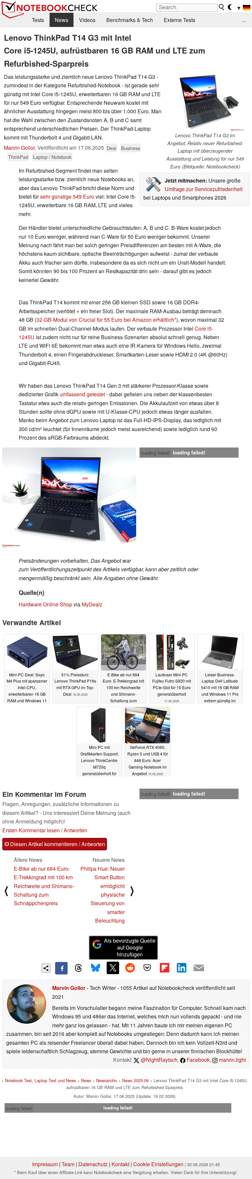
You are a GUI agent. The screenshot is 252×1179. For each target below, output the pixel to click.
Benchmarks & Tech (129, 20)
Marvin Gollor (19, 147)
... (244, 20)
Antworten (75, 830)
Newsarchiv (106, 1080)
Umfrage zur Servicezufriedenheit (203, 189)
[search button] (222, 7)
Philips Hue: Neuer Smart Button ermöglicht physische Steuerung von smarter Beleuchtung (102, 894)
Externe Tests (179, 20)
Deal (111, 147)
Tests (38, 20)
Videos (87, 20)
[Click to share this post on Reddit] (130, 968)
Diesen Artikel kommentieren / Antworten (57, 844)
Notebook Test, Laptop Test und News (40, 1080)
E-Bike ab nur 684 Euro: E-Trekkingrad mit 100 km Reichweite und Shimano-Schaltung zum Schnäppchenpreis (44, 886)
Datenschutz (93, 1164)
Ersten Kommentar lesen (31, 830)
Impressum (45, 1164)
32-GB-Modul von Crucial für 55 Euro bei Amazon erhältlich (105, 319)
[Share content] (46, 968)
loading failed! (155, 452)
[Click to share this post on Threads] (78, 968)
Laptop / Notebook (52, 156)
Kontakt (120, 1164)
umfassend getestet (82, 394)
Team (68, 1164)
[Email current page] (199, 968)
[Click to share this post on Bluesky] (95, 968)
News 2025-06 (135, 1080)
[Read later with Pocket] (147, 968)
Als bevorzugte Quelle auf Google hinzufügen (130, 947)
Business (130, 147)
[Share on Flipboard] (164, 968)
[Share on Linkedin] (181, 968)
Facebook (197, 1059)
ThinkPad (18, 156)
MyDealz (92, 604)
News (61, 20)
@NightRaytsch (158, 1059)
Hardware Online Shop (45, 604)
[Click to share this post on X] (113, 968)
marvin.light (232, 1059)
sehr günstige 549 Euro (67, 196)
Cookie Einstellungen (158, 1164)
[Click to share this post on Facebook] (61, 968)
